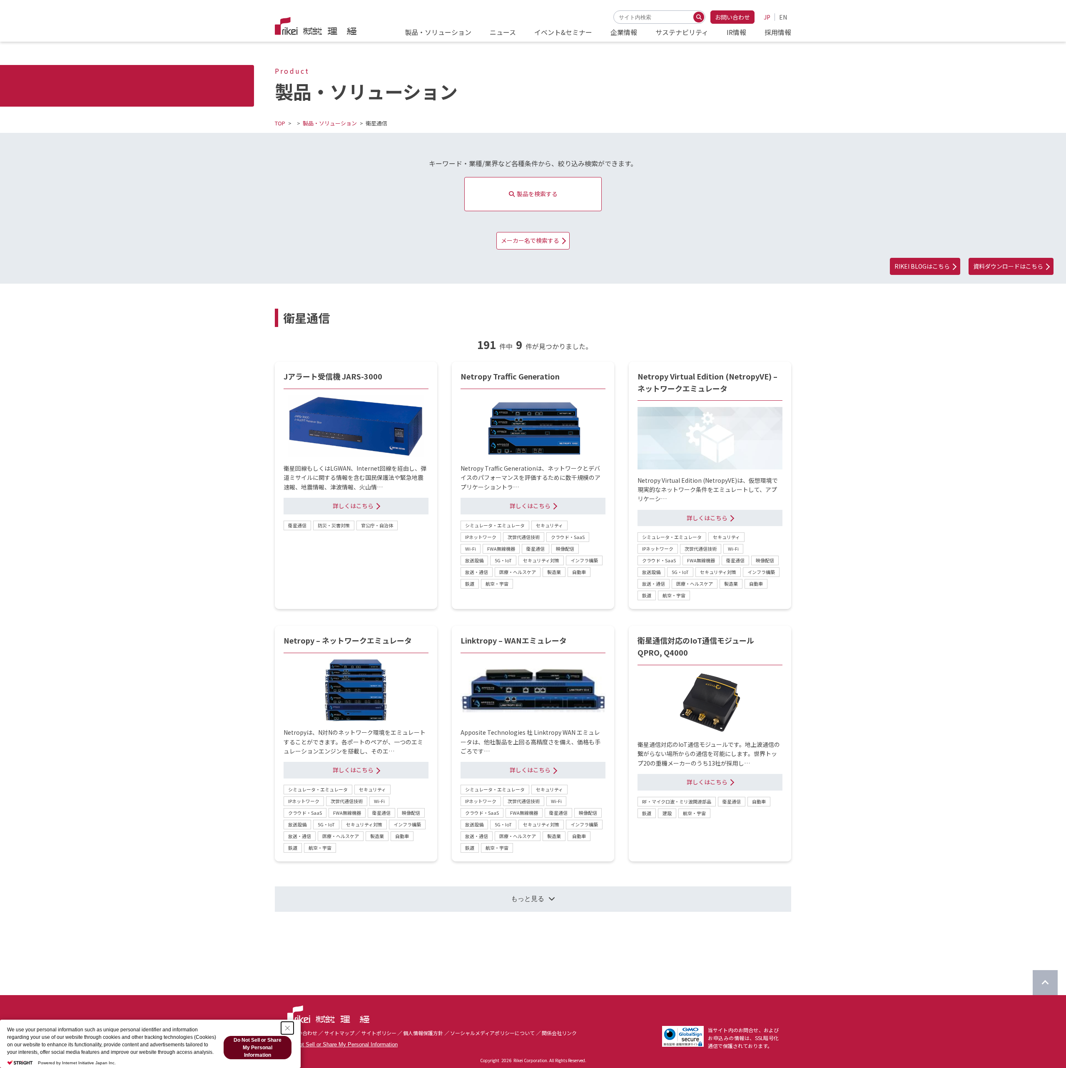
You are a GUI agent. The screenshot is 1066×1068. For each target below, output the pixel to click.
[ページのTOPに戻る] (1045, 982)
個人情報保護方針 (423, 1032)
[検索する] (698, 17)
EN (783, 17)
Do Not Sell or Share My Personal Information (342, 1044)
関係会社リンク (559, 1032)
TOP (280, 123)
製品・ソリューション (330, 123)
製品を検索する (537, 194)
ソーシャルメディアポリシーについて (492, 1032)
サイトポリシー (378, 1032)
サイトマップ (339, 1032)
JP (767, 17)
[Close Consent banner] (287, 1028)
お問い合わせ (732, 17)
